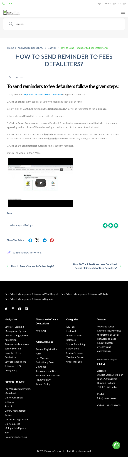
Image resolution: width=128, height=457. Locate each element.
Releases (71, 339)
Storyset (113, 359)
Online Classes (12, 423)
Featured (71, 331)
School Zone (72, 348)
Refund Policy (43, 384)
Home (10, 47)
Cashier (52, 47)
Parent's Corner (74, 335)
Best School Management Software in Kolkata (84, 294)
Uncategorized (74, 361)
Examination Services (16, 436)
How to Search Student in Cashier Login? (32, 266)
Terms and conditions (46, 371)
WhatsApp (41, 330)
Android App (110, 3)
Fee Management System (18, 388)
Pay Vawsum (42, 357)
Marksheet (10, 393)
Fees (9, 212)
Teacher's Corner (75, 357)
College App (11, 370)
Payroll (8, 406)
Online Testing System (16, 419)
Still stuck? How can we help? (27, 252)
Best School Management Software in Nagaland (29, 299)
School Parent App (76, 344)
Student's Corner (75, 352)
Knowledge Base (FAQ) (30, 47)
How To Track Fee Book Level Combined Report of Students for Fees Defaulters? (95, 266)
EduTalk (70, 326)
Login (99, 3)
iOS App (122, 3)
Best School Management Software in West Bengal (31, 294)
